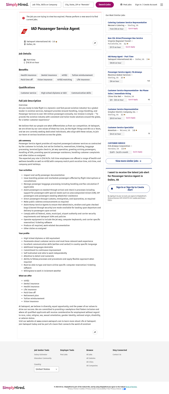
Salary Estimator (40, 355)
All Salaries (90, 358)
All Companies (92, 366)
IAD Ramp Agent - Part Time (120, 56)
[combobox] (45, 5)
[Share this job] (95, 43)
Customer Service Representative (123, 109)
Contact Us (117, 355)
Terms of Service (113, 198)
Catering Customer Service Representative (127, 22)
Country (37, 364)
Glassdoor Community (42, 358)
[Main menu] (161, 4)
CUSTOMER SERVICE (116, 143)
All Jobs (89, 355)
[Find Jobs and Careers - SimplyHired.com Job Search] (17, 5)
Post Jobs (127, 4)
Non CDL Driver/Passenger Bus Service (125, 38)
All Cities (89, 362)
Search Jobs (105, 4)
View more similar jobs (127, 161)
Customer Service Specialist (120, 127)
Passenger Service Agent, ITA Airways (125, 72)
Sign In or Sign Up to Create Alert (130, 188)
